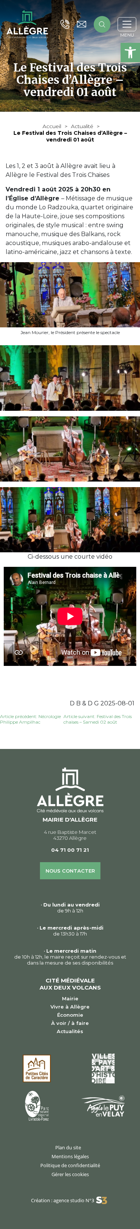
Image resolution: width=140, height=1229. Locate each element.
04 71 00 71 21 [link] (70, 850)
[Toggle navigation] (127, 24)
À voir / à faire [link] (70, 1023)
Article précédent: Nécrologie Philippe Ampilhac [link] (30, 719)
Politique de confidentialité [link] (70, 1165)
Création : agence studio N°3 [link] (62, 1200)
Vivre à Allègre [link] (70, 1007)
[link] (130, 52)
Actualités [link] (70, 1031)
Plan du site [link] (68, 1147)
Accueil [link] (52, 126)
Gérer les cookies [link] (70, 1174)
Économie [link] (70, 1015)
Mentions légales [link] (70, 1156)
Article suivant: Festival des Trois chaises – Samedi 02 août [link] (97, 719)
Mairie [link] (70, 998)
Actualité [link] (82, 126)
